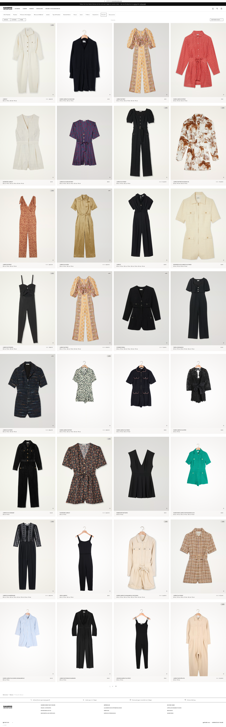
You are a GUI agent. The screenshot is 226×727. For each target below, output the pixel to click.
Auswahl (17, 8)
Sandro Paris (170, 713)
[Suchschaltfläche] (217, 9)
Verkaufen (39, 8)
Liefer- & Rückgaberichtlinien (174, 707)
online (135, 4)
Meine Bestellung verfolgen (48, 713)
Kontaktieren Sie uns (46, 710)
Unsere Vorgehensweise (52, 8)
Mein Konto (170, 710)
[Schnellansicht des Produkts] (53, 94)
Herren (31, 8)
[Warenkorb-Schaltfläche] (221, 9)
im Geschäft (143, 4)
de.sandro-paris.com (117, 1)
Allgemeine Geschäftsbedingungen (113, 707)
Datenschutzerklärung (110, 713)
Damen (25, 8)
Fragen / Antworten (46, 707)
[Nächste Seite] (116, 686)
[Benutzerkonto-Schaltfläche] (213, 9)
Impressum (106, 710)
